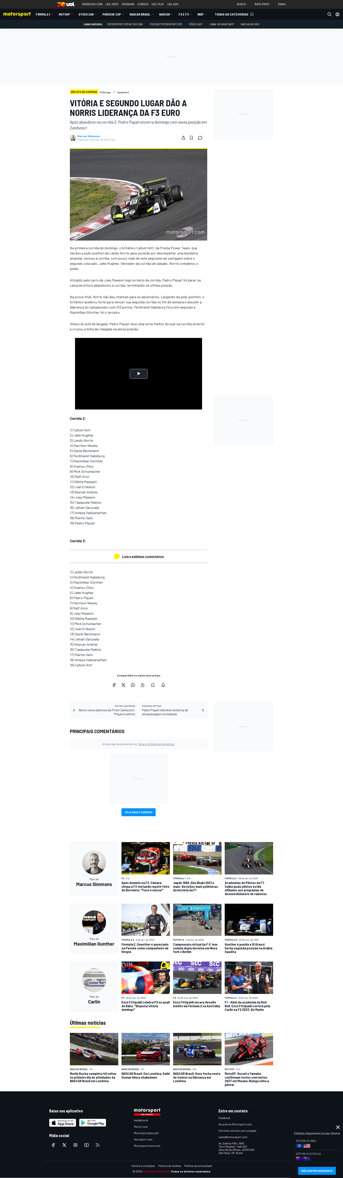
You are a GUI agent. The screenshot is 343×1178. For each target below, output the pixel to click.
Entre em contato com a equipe (237, 1130)
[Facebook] (114, 685)
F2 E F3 (184, 14)
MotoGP (64, 14)
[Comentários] (201, 138)
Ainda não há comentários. (138, 744)
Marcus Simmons (88, 136)
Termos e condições (143, 1165)
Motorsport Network (156, 1171)
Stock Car (86, 14)
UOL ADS (172, 4)
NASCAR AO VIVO (250, 24)
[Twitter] (123, 685)
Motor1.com (141, 1126)
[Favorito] (191, 138)
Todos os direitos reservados (190, 1171)
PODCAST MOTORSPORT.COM (166, 24)
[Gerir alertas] (163, 685)
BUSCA (241, 4)
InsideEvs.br (141, 1120)
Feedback (224, 1118)
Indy (201, 14)
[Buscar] (329, 14)
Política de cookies (169, 1165)
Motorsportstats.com (147, 1145)
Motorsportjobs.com (146, 1133)
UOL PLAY (158, 4)
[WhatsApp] (133, 685)
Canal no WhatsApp (222, 24)
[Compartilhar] (183, 138)
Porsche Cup (111, 14)
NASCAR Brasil (140, 14)
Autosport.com (143, 1139)
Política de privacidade (198, 1165)
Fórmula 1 (43, 14)
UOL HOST (112, 4)
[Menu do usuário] (337, 14)
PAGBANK (128, 4)
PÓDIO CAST (195, 24)
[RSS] (98, 1145)
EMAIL (282, 4)
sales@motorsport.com (233, 1137)
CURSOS (143, 4)
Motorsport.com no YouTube (125, 24)
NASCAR (164, 14)
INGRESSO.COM (92, 4)
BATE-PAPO (262, 4)
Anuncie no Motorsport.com (235, 1124)
